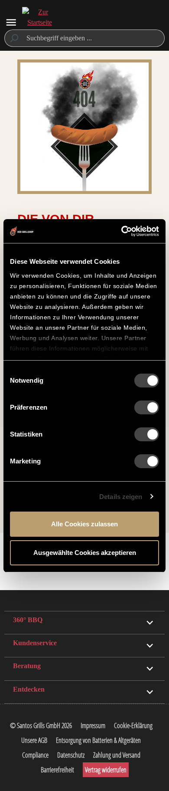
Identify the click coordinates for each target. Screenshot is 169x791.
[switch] (146, 407)
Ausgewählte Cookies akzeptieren (84, 552)
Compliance (35, 755)
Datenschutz (70, 755)
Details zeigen (120, 496)
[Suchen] (13, 38)
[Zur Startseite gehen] (39, 22)
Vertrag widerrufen (106, 770)
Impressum (93, 725)
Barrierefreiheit (57, 770)
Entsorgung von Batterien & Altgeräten (98, 740)
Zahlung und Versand (116, 755)
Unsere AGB (34, 740)
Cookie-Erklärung (133, 725)
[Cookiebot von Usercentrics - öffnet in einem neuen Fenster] (121, 231)
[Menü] (11, 22)
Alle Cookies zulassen (84, 524)
